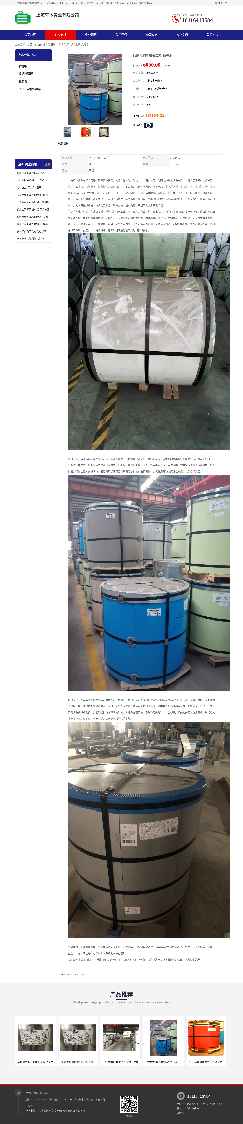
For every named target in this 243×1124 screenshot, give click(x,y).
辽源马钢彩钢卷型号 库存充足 (120, 1062)
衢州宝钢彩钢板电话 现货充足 (33, 209)
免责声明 (57, 1110)
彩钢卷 (51, 44)
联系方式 (212, 34)
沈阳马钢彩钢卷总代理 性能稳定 (206, 1062)
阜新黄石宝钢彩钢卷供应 (30, 238)
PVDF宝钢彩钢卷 (30, 89)
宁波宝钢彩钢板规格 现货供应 (33, 202)
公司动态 (151, 34)
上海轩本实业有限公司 (85, 1099)
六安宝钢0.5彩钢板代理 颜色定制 (33, 195)
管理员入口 (68, 1110)
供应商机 (60, 34)
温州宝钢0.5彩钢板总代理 (31, 173)
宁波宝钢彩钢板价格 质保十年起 (35, 1062)
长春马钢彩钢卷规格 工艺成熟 (163, 1062)
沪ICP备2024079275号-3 (61, 1099)
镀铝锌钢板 (26, 73)
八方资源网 (45, 1110)
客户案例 (182, 34)
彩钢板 (23, 66)
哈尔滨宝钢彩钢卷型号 (29, 187)
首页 (29, 44)
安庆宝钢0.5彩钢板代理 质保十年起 (33, 217)
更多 (47, 164)
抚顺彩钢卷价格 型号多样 (31, 180)
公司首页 (30, 34)
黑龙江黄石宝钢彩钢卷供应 (31, 231)
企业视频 (91, 34)
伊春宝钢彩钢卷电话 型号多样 (77, 1062)
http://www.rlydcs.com (72, 974)
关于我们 (121, 34)
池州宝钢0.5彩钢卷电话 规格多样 (33, 224)
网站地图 (81, 1110)
